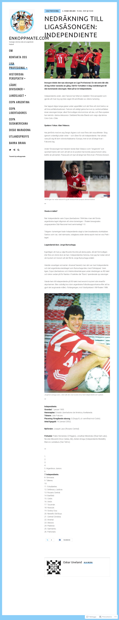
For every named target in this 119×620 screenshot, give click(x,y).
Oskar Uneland (70, 11)
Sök (18, 150)
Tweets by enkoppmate (17, 156)
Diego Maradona (20, 130)
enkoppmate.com (29, 38)
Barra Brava (17, 143)
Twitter (10, 150)
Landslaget (16, 95)
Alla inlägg (88, 562)
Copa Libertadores (18, 110)
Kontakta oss (18, 57)
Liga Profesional (17, 65)
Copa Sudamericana (18, 121)
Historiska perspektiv (16, 76)
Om (11, 50)
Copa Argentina (19, 102)
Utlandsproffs (19, 136)
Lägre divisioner (16, 87)
